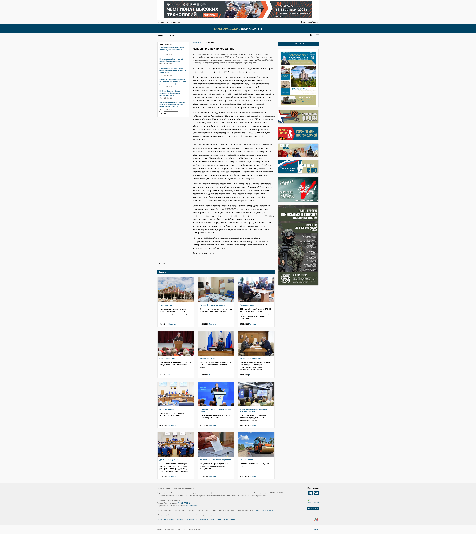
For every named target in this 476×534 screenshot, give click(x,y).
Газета (172, 35)
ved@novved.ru (191, 506)
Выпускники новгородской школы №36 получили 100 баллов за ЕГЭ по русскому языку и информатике (172, 82)
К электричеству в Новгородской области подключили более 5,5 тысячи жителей (171, 50)
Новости (160, 35)
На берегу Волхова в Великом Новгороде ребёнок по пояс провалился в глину (170, 93)
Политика (197, 42)
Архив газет (298, 44)
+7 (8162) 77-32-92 (183, 503)
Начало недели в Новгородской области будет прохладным (171, 60)
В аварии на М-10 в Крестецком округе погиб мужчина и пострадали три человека (172, 70)
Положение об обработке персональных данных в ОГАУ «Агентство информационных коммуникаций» (196, 519)
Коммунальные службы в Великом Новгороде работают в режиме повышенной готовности (172, 104)
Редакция (315, 529)
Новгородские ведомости (263, 510)
